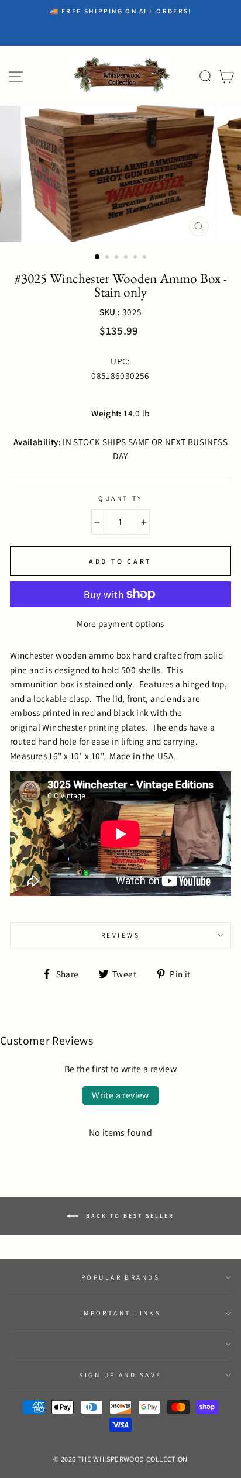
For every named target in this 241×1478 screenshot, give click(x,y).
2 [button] (108, 258)
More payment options (120, 623)
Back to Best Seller (128, 1215)
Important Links (120, 1312)
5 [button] (136, 258)
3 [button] (117, 258)
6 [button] (146, 258)
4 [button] (127, 258)
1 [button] (98, 257)
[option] (120, 11)
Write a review (120, 1095)
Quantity (120, 498)
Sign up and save (120, 1374)
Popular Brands (120, 1277)
